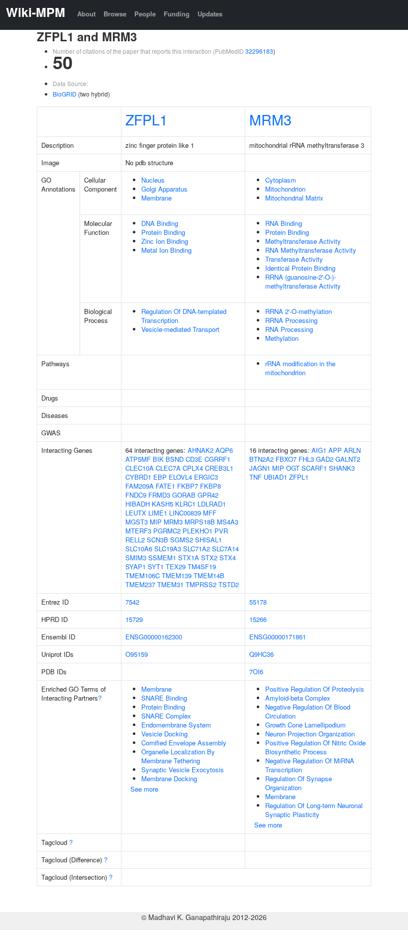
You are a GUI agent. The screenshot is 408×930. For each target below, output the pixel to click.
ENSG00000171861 (277, 636)
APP (335, 450)
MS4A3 (227, 521)
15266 (258, 619)
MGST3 (136, 521)
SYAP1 (135, 566)
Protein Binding (163, 232)
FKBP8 (210, 486)
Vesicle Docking (164, 733)
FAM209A (139, 486)
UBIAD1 (275, 477)
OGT (293, 468)
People (145, 13)
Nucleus (153, 180)
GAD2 (324, 459)
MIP (156, 521)
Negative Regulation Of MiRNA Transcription (309, 765)
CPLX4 (193, 468)
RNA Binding (283, 223)
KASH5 (162, 504)
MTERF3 (138, 530)
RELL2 (135, 539)
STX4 (227, 557)
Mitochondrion (285, 189)
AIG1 (318, 450)
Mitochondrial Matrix (294, 198)
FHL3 (306, 459)
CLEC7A (168, 468)
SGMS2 (181, 539)
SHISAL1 (208, 539)
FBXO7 (286, 459)
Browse (114, 13)
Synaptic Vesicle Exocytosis (182, 769)
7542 (132, 602)
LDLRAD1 (212, 504)
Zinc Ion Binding (164, 241)
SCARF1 (314, 468)
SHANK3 (342, 468)
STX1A (188, 557)
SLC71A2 (196, 548)
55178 (258, 602)
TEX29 (176, 566)
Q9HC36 (261, 654)
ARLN (352, 450)
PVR (221, 530)
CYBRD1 (138, 477)
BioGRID (65, 94)
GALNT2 (347, 459)
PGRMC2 (167, 530)
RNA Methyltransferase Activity (310, 250)
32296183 (259, 51)
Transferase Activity (294, 259)
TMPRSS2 (201, 584)
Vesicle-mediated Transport (180, 329)
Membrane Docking (169, 778)
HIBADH (137, 504)
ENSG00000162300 (153, 636)
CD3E (194, 459)
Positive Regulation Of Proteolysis (314, 689)
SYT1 (156, 566)
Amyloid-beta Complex (297, 698)
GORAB (184, 495)
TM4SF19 (202, 566)
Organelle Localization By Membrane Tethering (178, 756)
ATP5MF (138, 459)
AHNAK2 (200, 450)
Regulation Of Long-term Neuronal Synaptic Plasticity (314, 810)
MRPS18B (200, 521)
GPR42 (208, 495)
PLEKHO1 (197, 530)
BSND (175, 459)
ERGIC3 (206, 477)
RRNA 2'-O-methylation (298, 311)
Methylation (282, 338)
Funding (177, 13)
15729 (134, 619)
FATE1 (165, 486)
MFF (209, 512)
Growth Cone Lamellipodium (305, 724)
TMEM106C (142, 575)
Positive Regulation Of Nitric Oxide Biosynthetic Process (315, 747)
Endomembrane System (176, 724)
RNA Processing (289, 329)
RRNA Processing (291, 320)
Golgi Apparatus (164, 189)
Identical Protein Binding (300, 268)
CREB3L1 (219, 468)
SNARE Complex (166, 716)
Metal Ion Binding (166, 250)
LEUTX (135, 512)
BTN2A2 (261, 459)
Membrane (156, 198)
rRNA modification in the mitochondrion (300, 368)
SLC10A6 (138, 548)
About (86, 13)
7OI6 (256, 671)
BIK (158, 459)
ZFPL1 (146, 119)
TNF (255, 477)
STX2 (209, 557)
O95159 (136, 654)
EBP (160, 477)
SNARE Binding (164, 698)
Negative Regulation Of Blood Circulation (307, 711)
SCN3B (157, 539)
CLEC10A (139, 468)
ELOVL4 (180, 477)
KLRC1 (185, 504)
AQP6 (224, 450)
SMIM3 (135, 557)
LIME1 (157, 512)
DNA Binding (159, 223)
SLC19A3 (167, 548)
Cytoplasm (280, 180)
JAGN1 (259, 468)
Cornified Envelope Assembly (183, 742)
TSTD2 (228, 584)
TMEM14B (209, 575)
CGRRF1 (217, 459)
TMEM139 (177, 575)
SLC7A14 (225, 548)
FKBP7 (187, 486)
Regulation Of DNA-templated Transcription (183, 316)
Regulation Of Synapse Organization (298, 783)
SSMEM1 (162, 557)
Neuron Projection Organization (310, 733)
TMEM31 (170, 584)
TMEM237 (140, 584)
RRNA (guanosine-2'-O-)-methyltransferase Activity (303, 281)
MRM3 (270, 119)
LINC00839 (185, 512)
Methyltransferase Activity (303, 241)
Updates (210, 13)
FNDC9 (135, 495)
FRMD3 (159, 495)
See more (144, 789)
